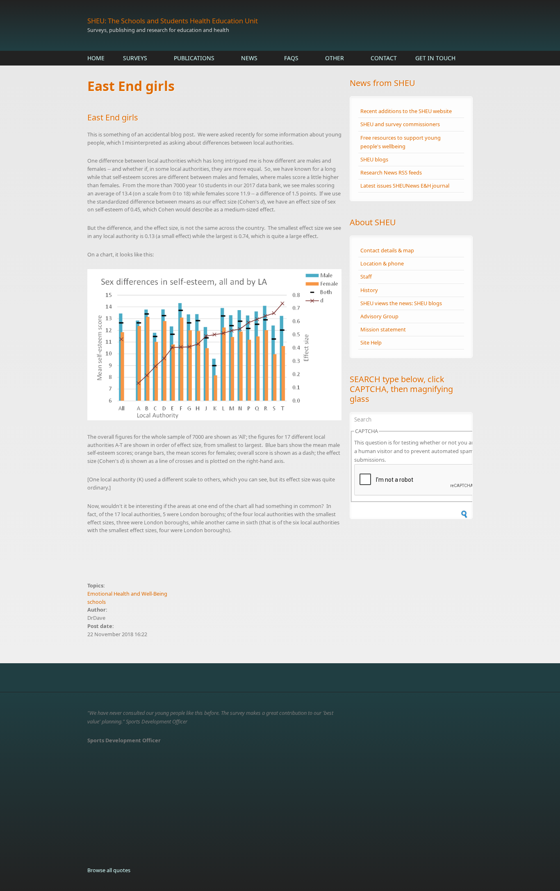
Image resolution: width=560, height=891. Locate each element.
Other (334, 58)
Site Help (371, 342)
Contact (384, 58)
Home (96, 58)
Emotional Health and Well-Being (127, 593)
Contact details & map (387, 250)
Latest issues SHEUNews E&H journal (404, 185)
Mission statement (383, 329)
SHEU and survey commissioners (400, 124)
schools (96, 601)
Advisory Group (379, 316)
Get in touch (435, 58)
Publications (194, 58)
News (249, 58)
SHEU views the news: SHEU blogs (401, 303)
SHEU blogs (374, 159)
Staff (366, 276)
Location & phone (382, 263)
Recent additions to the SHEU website (406, 111)
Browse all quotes (108, 870)
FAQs (291, 58)
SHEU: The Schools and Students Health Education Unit (172, 20)
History (369, 290)
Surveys (135, 58)
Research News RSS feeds (391, 172)
